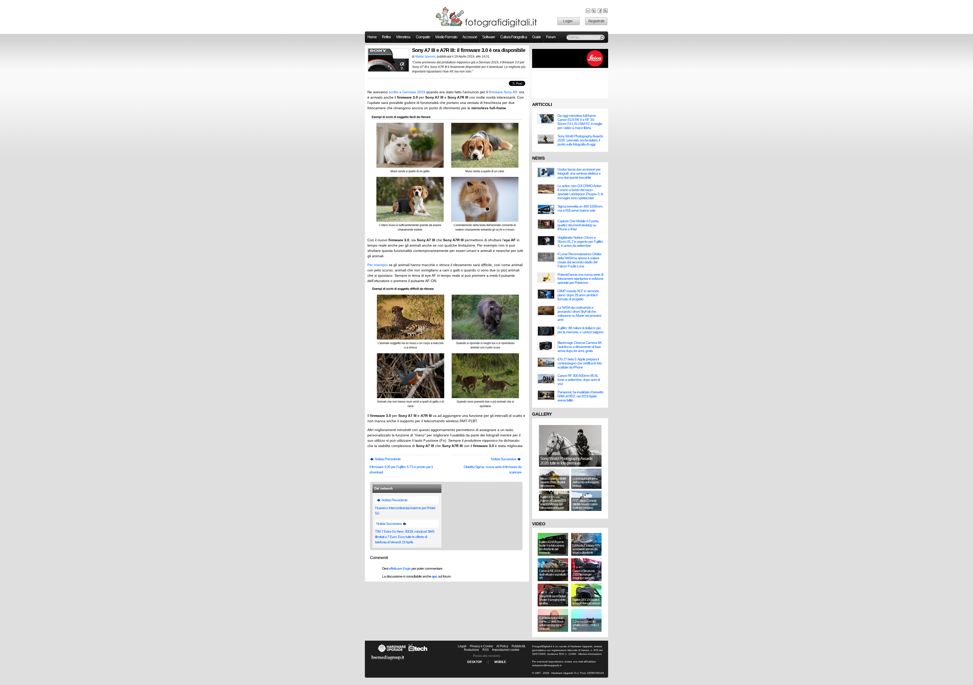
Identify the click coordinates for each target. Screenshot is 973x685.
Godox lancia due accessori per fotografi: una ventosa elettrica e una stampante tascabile (579, 173)
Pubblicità (518, 646)
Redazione (471, 650)
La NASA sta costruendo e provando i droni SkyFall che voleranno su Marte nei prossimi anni (579, 313)
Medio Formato (446, 37)
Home (372, 37)
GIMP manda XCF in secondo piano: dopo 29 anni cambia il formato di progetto (578, 295)
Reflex (386, 37)
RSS (485, 650)
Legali (462, 646)
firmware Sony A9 (503, 92)
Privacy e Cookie (481, 646)
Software (488, 37)
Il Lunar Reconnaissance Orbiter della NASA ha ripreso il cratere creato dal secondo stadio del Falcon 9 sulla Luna (579, 260)
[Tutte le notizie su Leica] (570, 67)
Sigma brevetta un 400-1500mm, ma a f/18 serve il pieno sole (580, 208)
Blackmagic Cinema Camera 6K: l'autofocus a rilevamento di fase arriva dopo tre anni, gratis (579, 347)
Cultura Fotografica (513, 37)
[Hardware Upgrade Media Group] (387, 661)
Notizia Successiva (504, 459)
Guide (536, 37)
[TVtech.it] (417, 652)
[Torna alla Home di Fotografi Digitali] (486, 26)
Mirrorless (403, 37)
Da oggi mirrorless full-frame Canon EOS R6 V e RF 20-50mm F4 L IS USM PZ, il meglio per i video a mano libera (579, 122)
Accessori (469, 37)
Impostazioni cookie (505, 650)
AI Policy (502, 646)
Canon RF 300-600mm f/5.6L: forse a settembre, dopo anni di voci (578, 380)
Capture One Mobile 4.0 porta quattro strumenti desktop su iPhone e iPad (577, 225)
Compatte (423, 37)
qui (434, 576)
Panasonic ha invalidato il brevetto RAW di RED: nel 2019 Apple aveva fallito (580, 396)
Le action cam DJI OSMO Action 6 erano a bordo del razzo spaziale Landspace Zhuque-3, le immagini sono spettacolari (580, 192)
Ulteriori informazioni (590, 654)
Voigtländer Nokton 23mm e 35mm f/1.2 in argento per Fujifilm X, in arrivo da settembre (580, 241)
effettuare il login (400, 568)
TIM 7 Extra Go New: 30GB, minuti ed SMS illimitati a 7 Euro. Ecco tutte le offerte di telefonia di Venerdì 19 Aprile (404, 536)
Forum (551, 37)
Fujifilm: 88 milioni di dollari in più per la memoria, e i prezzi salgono (580, 330)
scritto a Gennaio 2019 (407, 92)
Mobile (500, 662)
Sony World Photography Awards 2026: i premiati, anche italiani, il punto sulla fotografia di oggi (580, 140)
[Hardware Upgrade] (392, 652)
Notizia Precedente (387, 459)
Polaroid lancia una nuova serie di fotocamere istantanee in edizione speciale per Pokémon (580, 278)
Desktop (474, 662)
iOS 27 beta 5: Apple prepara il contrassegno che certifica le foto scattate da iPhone (579, 363)
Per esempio (377, 265)
